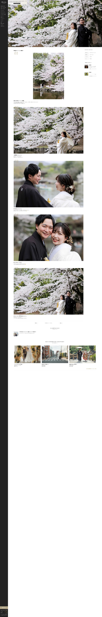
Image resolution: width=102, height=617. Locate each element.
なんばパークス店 (91, 54)
